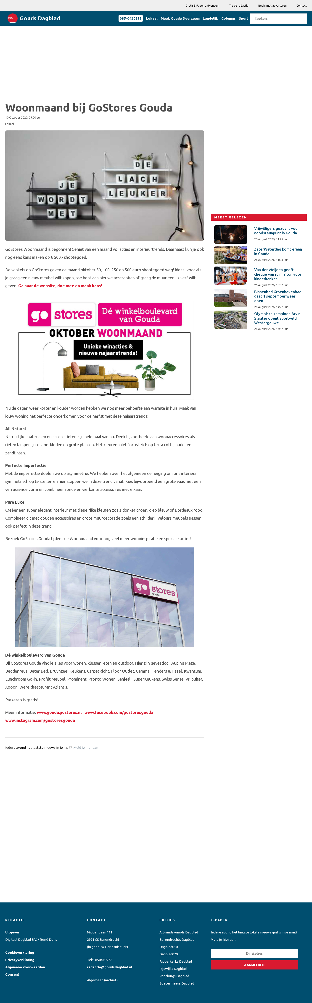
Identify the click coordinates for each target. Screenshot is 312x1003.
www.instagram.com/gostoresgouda (40, 720)
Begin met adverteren (272, 5)
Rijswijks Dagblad (173, 969)
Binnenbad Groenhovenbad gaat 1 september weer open (277, 296)
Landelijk (210, 18)
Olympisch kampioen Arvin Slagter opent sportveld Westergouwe (277, 318)
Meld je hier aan (86, 747)
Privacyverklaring (19, 960)
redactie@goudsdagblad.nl (109, 967)
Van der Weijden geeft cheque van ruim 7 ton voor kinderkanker (277, 274)
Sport (243, 18)
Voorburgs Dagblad (174, 976)
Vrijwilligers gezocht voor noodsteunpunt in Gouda (276, 230)
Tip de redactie (239, 5)
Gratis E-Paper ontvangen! (202, 5)
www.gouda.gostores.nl (59, 712)
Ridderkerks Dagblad (175, 961)
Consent (12, 974)
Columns (228, 18)
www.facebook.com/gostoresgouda (119, 712)
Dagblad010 (168, 947)
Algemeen (95, 980)
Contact (301, 5)
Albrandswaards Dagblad (178, 932)
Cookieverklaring (19, 952)
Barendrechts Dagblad (176, 939)
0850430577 (102, 960)
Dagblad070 (168, 954)
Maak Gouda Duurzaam (180, 18)
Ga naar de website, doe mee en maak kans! (60, 285)
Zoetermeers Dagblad (176, 983)
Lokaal (152, 18)
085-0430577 (131, 18)
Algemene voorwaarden (25, 967)
